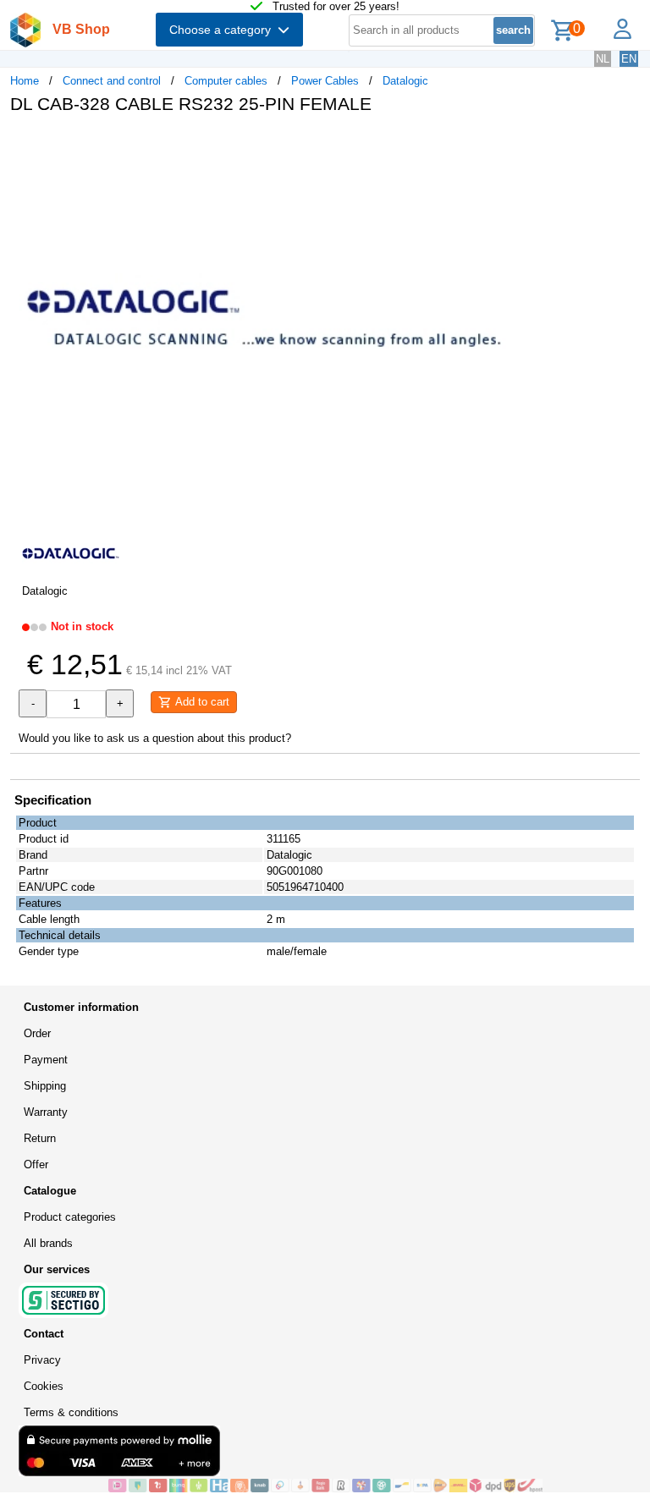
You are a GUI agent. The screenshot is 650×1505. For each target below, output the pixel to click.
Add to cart (200, 701)
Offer (36, 1164)
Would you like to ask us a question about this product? (155, 738)
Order (37, 1033)
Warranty (46, 1112)
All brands (48, 1243)
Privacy (42, 1360)
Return (40, 1138)
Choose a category (223, 29)
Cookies (43, 1386)
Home (24, 80)
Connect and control (112, 80)
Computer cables (226, 80)
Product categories (70, 1217)
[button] (502, 144)
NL (602, 58)
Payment (46, 1059)
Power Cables (325, 80)
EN (628, 58)
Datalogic (405, 80)
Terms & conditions (71, 1412)
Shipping (45, 1085)
